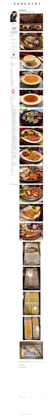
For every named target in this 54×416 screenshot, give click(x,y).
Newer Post (20, 396)
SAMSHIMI (13, 39)
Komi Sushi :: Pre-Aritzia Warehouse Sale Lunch (14, 113)
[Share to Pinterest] (28, 361)
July (11, 166)
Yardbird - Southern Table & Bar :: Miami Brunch (14, 139)
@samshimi (11, 35)
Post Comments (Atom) (24, 397)
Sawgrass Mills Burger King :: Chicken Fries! (14, 138)
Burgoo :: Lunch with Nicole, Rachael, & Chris (14, 111)
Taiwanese (12, 74)
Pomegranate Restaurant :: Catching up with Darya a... (14, 157)
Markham (12, 82)
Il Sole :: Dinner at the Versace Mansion (13, 135)
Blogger (32, 414)
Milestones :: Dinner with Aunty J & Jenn (13, 165)
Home (31, 396)
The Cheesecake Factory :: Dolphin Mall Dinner (14, 128)
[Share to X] (27, 361)
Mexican (11, 73)
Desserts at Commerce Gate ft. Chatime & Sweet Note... (14, 162)
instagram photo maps (13, 63)
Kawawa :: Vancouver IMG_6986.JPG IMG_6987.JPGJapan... (13, 120)
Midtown (12, 83)
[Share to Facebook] (28, 361)
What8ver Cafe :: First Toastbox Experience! (13, 115)
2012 (11, 173)
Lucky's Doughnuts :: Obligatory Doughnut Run (14, 112)
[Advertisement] (31, 390)
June (11, 167)
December (12, 105)
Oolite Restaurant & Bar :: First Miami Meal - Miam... (14, 140)
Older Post (43, 396)
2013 (11, 172)
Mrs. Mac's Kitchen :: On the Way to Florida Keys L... (14, 123)
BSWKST (13, 49)
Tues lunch (12, 161)
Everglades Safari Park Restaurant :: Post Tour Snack (14, 126)
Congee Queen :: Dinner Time (14, 143)
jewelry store (12, 64)
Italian (11, 71)
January (12, 171)
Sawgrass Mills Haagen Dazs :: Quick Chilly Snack (14, 136)
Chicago (12, 79)
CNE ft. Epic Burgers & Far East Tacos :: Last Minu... (14, 148)
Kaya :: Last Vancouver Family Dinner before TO (14, 109)
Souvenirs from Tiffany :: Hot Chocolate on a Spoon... (14, 145)
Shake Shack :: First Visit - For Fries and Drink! (14, 130)
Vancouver (12, 85)
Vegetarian (12, 76)
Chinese (11, 68)
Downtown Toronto (13, 80)
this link (13, 51)
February (12, 170)
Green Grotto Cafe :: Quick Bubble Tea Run (14, 121)
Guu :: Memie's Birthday (13, 155)
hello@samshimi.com (14, 24)
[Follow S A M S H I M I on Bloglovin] (13, 184)
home (11, 61)
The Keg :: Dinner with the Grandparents (13, 116)
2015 (11, 103)
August (12, 108)
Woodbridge (12, 86)
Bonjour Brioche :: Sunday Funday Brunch (14, 152)
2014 (11, 104)
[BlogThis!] (26, 361)
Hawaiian (12, 70)
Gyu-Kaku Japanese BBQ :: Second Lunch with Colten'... (14, 118)
